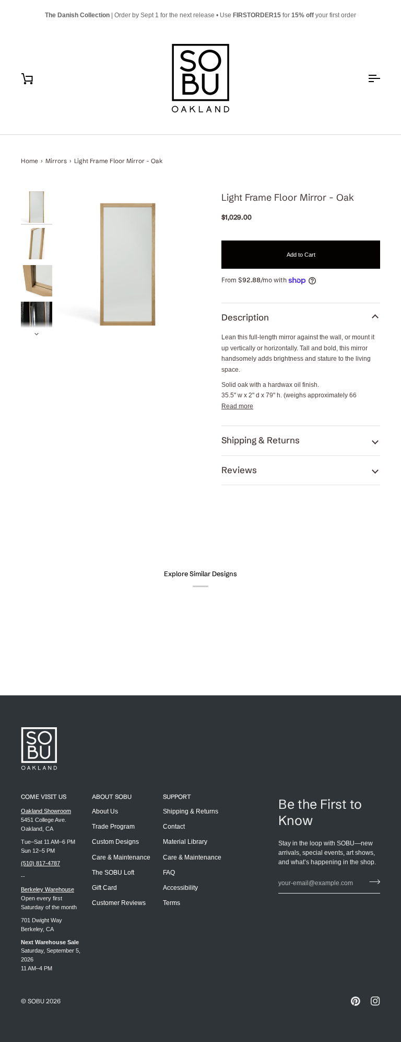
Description (245, 317)
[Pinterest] (355, 1001)
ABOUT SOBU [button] (112, 796)
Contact (174, 826)
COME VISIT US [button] (43, 796)
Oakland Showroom (46, 811)
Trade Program (113, 826)
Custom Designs (115, 841)
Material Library (185, 841)
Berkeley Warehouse (47, 889)
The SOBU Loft (113, 872)
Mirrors (56, 161)
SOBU (36, 1001)
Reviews (239, 470)
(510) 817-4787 (40, 863)
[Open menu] (364, 78)
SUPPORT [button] (177, 796)
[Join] (371, 882)
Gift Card (104, 887)
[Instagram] (375, 1001)
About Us (105, 811)
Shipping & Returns (260, 440)
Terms (171, 903)
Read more (237, 406)
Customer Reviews (119, 903)
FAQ (169, 872)
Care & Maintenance (121, 857)
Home (29, 161)
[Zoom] (127, 264)
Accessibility (180, 887)
